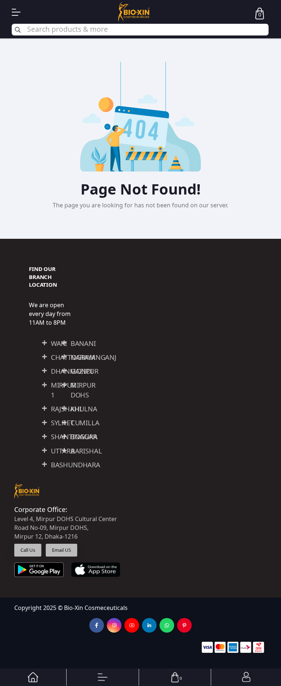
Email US (61, 550)
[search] (140, 29)
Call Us (27, 550)
